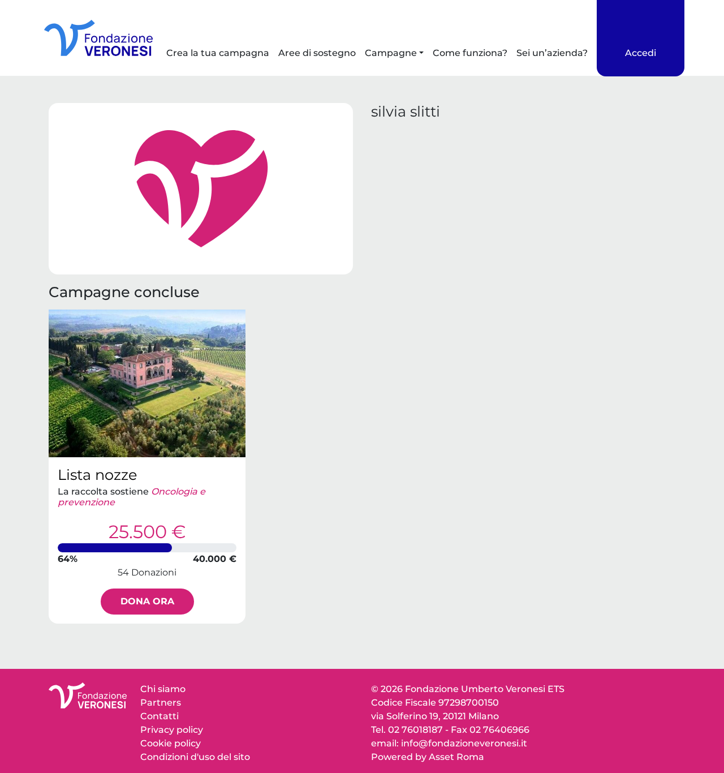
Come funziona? (470, 53)
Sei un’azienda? (552, 53)
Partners (160, 702)
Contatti (159, 716)
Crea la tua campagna (217, 53)
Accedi (640, 53)
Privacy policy (171, 729)
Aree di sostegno (317, 53)
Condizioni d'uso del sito (195, 756)
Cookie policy (170, 743)
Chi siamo (163, 689)
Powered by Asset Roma (427, 756)
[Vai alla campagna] (147, 383)
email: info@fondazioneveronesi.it (449, 743)
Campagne (391, 53)
